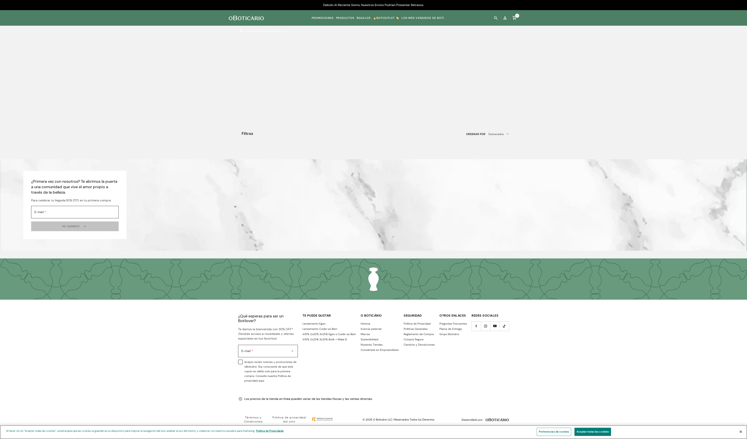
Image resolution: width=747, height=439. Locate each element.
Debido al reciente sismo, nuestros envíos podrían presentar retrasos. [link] (373, 5)
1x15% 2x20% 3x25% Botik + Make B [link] (324, 339)
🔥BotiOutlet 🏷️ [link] (386, 18)
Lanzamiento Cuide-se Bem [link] (319, 329)
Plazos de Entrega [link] (450, 329)
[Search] (496, 18)
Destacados (496, 134)
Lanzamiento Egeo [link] (313, 323)
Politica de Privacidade (270, 431)
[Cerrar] (740, 431)
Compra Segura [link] (413, 339)
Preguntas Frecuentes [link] (453, 323)
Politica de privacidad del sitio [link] (289, 419)
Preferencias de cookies (554, 431)
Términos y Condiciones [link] (253, 419)
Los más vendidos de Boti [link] (423, 18)
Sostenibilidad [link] (369, 339)
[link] (505, 18)
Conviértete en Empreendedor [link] (380, 350)
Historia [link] (365, 323)
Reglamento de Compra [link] (419, 334)
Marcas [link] (365, 334)
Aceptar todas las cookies (593, 431)
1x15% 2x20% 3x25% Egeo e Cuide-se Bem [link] (329, 334)
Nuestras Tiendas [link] (372, 344)
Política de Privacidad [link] (417, 323)
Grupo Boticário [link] (449, 334)
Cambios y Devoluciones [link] (419, 344)
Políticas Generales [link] (416, 329)
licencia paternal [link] (371, 329)
